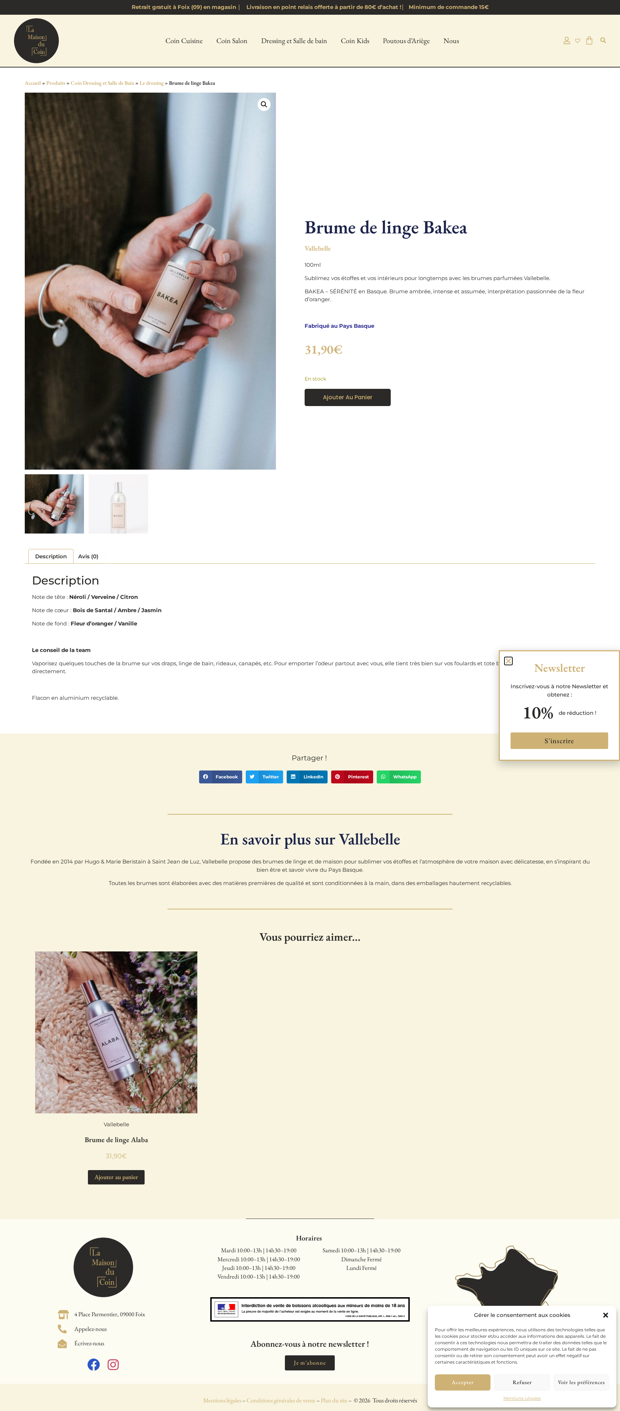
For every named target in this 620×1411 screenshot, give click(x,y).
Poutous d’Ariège (406, 40)
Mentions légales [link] (222, 1400)
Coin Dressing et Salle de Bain (102, 82)
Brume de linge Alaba (116, 1139)
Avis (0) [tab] (88, 556)
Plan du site (334, 1400)
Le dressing (152, 82)
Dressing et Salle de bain (294, 40)
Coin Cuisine (184, 40)
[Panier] (589, 40)
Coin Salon (232, 40)
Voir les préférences (581, 1382)
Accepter (463, 1382)
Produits (55, 82)
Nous (451, 40)
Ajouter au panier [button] (116, 1177)
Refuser (522, 1382)
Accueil (33, 82)
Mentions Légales (522, 1398)
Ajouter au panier (347, 397)
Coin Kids (355, 40)
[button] (605, 1315)
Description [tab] (51, 556)
